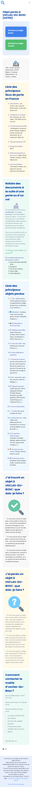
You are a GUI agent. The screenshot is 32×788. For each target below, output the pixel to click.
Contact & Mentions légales (16, 784)
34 (6, 749)
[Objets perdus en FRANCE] (2, 2)
